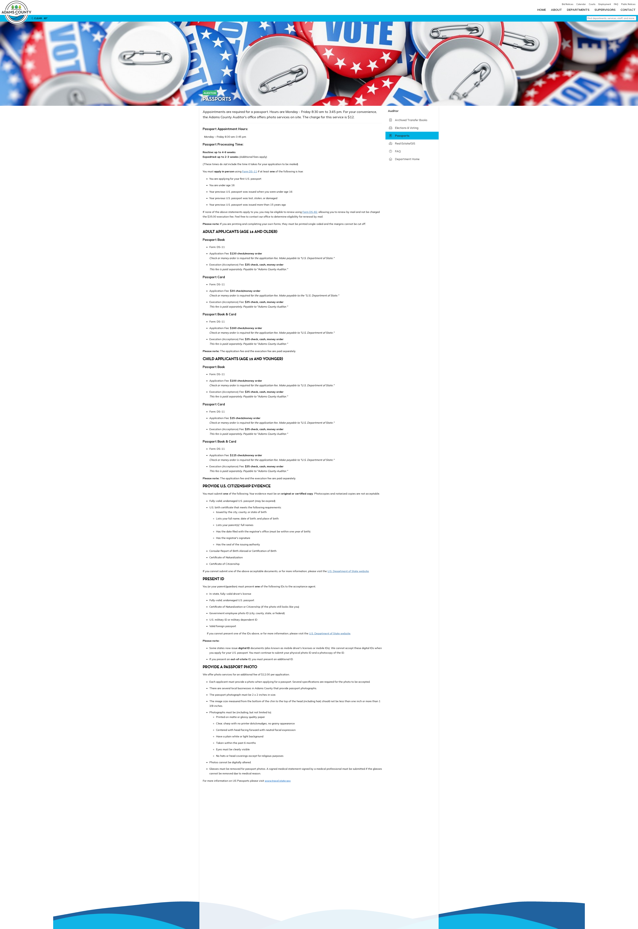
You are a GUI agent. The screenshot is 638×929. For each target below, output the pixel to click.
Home (541, 10)
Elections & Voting (406, 128)
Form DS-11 (249, 171)
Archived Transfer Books (410, 120)
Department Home (407, 159)
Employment (604, 4)
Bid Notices (567, 4)
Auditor (210, 93)
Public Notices (628, 4)
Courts (592, 4)
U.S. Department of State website (348, 571)
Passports (401, 135)
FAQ (616, 4)
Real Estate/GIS (404, 143)
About (556, 10)
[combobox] (611, 18)
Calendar (581, 4)
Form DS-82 (309, 212)
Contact (628, 10)
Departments (578, 10)
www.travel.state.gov (278, 780)
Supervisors (605, 10)
